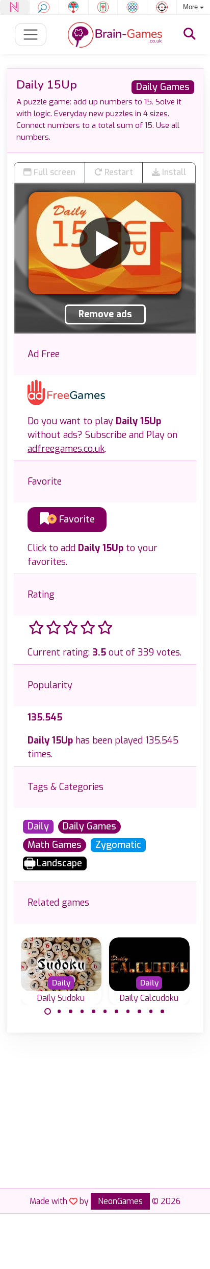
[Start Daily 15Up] (105, 243)
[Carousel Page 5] (93, 1011)
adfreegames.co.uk (66, 449)
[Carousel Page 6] (105, 1011)
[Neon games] (14, 7)
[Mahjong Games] (103, 7)
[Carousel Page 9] (139, 1011)
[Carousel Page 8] (128, 1011)
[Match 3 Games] (132, 7)
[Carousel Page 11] (162, 1011)
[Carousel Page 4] (82, 1011)
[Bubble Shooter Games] (73, 7)
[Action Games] (161, 7)
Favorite (76, 519)
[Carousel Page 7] (116, 1011)
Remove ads (105, 314)
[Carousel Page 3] (70, 1011)
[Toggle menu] (31, 34)
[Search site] (189, 34)
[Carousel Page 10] (150, 1011)
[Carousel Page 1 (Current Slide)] (47, 1011)
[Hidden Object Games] (44, 7)
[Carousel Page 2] (59, 1011)
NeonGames (120, 1201)
